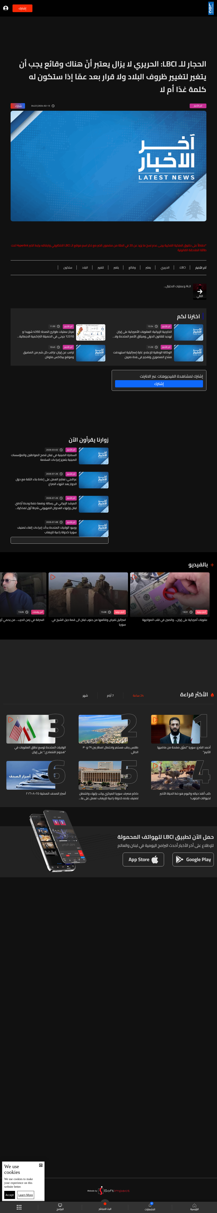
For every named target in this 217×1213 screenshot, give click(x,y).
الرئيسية (194, 1209)
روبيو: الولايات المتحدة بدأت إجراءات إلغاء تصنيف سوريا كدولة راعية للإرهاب (47, 530)
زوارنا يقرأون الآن (88, 439)
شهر (85, 695)
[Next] (5, 599)
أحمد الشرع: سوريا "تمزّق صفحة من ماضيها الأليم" (184, 749)
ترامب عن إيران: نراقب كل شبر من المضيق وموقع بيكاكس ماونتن (48, 354)
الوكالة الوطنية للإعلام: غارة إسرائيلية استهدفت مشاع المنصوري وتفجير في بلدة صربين (142, 354)
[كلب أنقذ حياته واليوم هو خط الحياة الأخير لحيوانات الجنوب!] (181, 781)
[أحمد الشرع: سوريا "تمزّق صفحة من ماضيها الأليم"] (181, 734)
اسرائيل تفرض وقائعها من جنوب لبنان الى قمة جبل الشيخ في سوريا (89, 622)
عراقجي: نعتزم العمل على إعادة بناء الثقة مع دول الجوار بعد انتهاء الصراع (46, 481)
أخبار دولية (201, 612)
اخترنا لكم (188, 316)
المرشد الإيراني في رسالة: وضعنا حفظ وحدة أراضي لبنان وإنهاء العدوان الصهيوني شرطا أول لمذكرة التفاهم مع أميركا (46, 505)
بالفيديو (198, 564)
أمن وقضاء (38, 612)
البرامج (60, 1209)
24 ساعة (138, 695)
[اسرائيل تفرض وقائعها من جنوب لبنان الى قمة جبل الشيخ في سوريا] (88, 599)
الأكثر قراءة (194, 694)
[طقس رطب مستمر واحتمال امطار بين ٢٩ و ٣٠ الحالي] (108, 734)
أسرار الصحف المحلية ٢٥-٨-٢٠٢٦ (46, 793)
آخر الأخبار (166, 326)
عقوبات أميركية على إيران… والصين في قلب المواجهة (174, 620)
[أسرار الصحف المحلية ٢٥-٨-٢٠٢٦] (36, 781)
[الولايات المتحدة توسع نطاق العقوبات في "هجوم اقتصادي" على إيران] (36, 734)
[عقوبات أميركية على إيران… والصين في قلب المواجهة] (170, 599)
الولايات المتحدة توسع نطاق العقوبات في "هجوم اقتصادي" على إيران (40, 749)
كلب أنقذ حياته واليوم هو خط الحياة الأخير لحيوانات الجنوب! (185, 796)
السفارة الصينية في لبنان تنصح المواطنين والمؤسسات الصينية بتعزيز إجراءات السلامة (44, 457)
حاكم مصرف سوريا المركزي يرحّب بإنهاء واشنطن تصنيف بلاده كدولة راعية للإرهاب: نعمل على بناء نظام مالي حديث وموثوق (108, 796)
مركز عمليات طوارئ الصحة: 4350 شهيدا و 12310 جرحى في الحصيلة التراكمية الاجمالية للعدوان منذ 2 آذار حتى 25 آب (46, 334)
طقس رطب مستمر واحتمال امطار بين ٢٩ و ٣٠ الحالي (110, 749)
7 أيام (110, 695)
